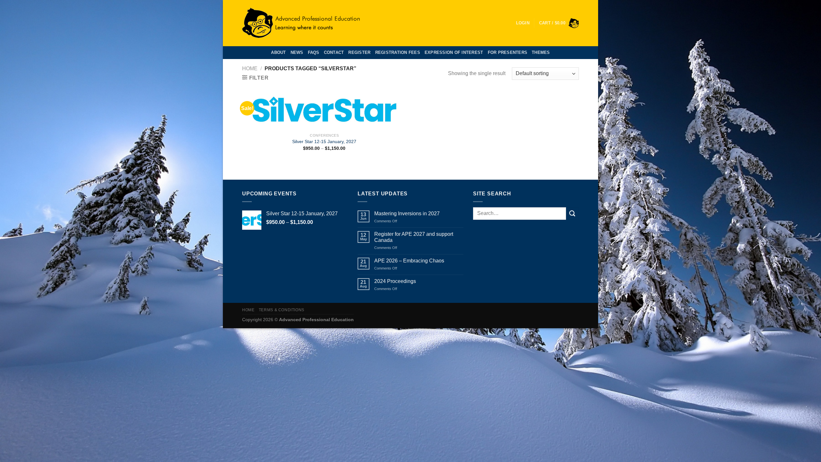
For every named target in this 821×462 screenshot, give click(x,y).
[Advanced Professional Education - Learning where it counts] (303, 23)
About (278, 52)
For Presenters (508, 52)
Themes (541, 52)
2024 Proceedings (395, 281)
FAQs (313, 52)
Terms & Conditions (281, 310)
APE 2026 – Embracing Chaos (409, 260)
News (297, 52)
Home (250, 68)
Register (359, 52)
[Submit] (572, 213)
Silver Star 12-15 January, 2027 (324, 141)
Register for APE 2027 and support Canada (413, 237)
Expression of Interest (454, 52)
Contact (334, 52)
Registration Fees (397, 52)
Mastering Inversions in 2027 (407, 213)
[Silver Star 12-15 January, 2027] (324, 110)
